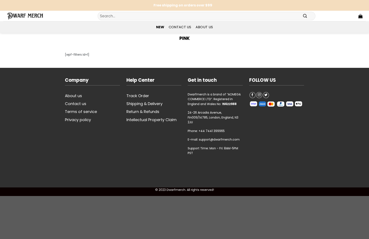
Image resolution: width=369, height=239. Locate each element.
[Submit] (305, 16)
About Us (204, 27)
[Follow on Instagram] (259, 95)
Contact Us (180, 27)
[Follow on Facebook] (252, 95)
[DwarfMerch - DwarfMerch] (27, 16)
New (160, 27)
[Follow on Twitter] (266, 95)
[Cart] (360, 16)
